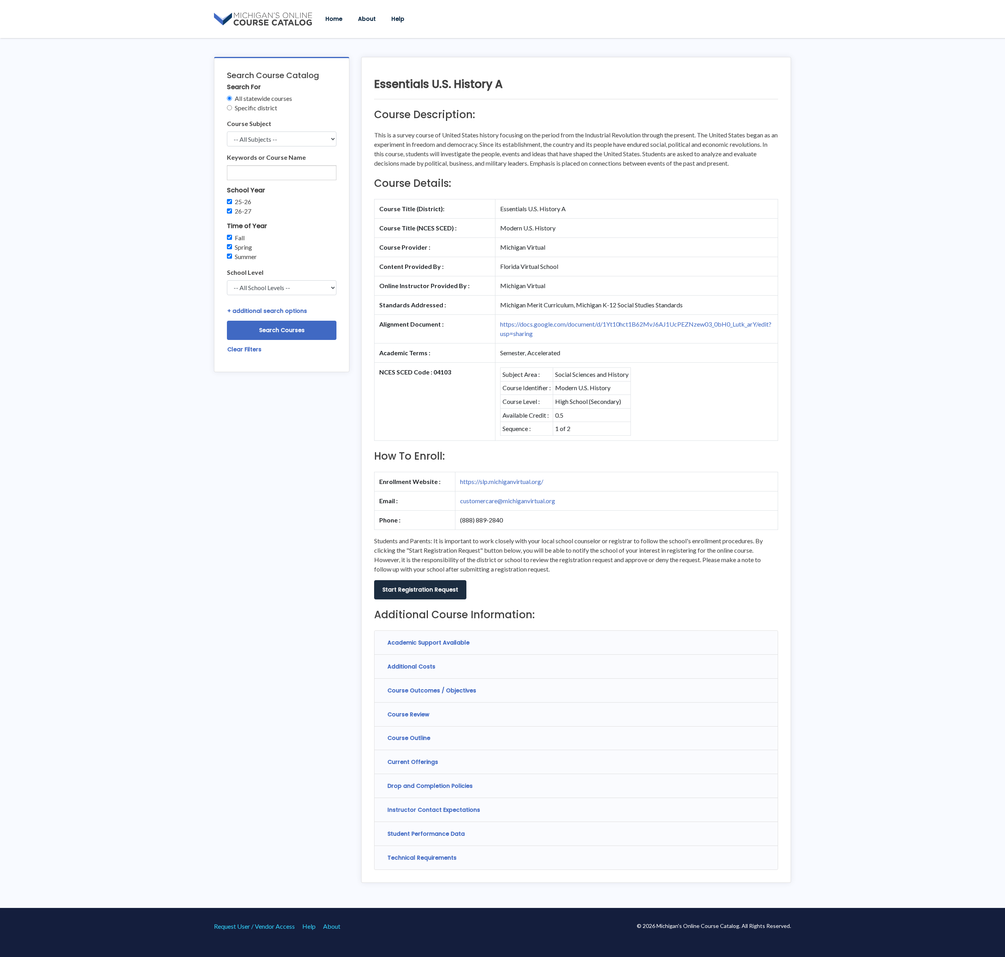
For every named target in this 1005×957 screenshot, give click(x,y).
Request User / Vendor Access (254, 926)
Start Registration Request (420, 590)
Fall (240, 237)
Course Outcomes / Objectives (431, 690)
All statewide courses (263, 98)
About (367, 19)
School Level (245, 272)
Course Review (408, 714)
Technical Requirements (422, 858)
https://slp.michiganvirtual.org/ (501, 481)
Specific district (256, 107)
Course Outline (408, 738)
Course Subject (249, 123)
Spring (243, 247)
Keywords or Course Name (266, 157)
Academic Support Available (428, 643)
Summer (246, 256)
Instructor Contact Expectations (433, 810)
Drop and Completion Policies (430, 786)
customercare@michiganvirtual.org (507, 500)
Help (397, 19)
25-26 (243, 201)
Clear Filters (244, 349)
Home (333, 19)
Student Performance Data (426, 834)
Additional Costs (411, 666)
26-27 (243, 211)
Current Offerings (412, 762)
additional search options (267, 311)
